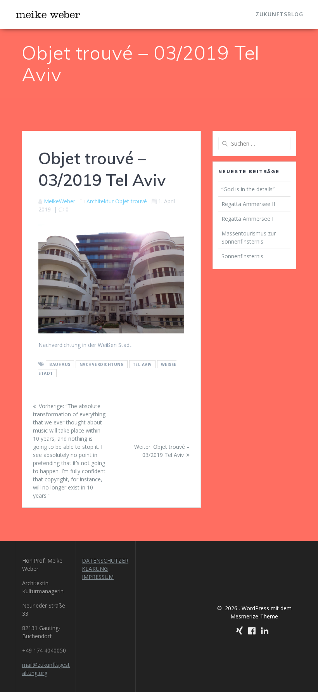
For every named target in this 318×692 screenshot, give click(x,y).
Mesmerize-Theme (254, 616)
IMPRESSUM (98, 576)
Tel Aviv (142, 364)
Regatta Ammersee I (247, 218)
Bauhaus (60, 364)
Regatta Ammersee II (248, 204)
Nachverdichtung (102, 364)
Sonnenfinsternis (242, 256)
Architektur (100, 201)
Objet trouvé (131, 201)
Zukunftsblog (279, 14)
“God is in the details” (248, 189)
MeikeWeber (59, 201)
